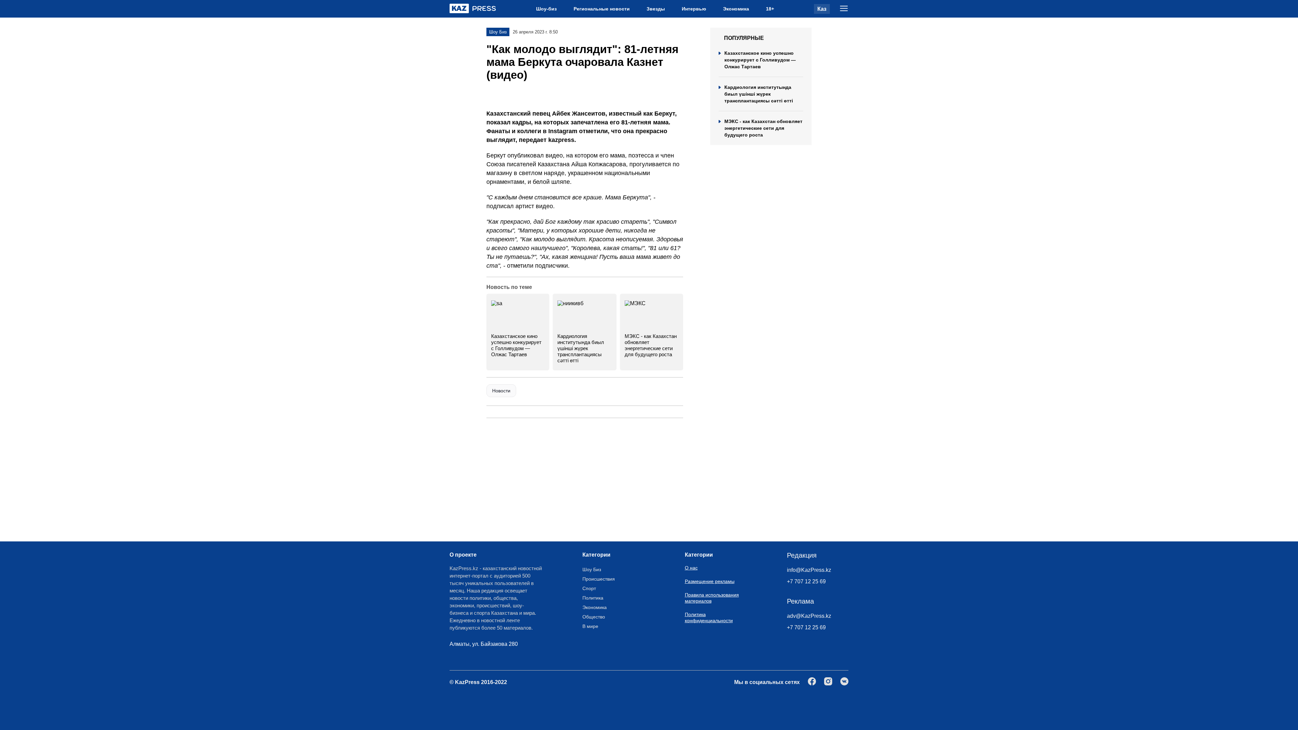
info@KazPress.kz (809, 570)
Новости (501, 390)
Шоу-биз (546, 8)
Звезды (656, 8)
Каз (821, 9)
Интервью (694, 8)
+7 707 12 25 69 (806, 581)
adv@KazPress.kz (809, 616)
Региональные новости (602, 8)
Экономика (736, 8)
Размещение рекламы (710, 581)
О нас (691, 567)
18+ (770, 8)
